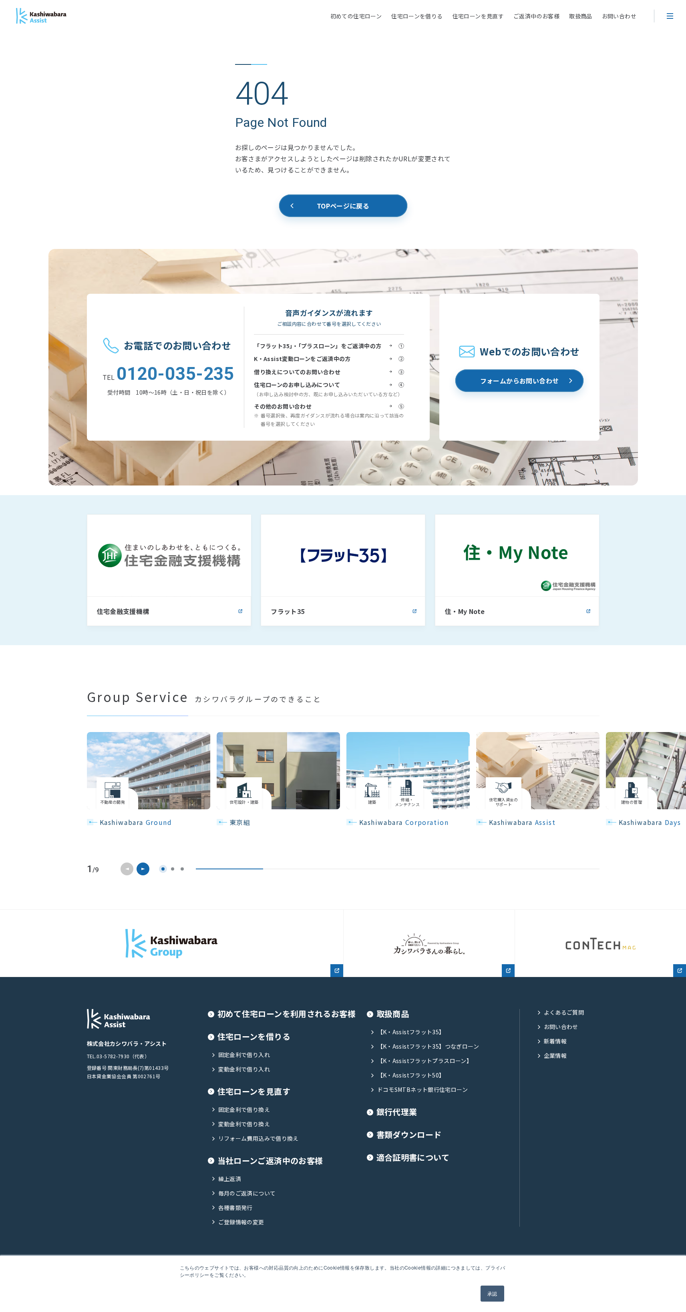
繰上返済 (229, 1179)
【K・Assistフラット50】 (411, 1075)
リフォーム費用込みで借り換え (258, 1138)
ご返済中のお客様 (536, 16)
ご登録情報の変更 (241, 1222)
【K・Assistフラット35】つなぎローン (428, 1046)
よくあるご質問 (564, 1012)
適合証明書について (412, 1158)
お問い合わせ (619, 16)
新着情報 (555, 1041)
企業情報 (555, 1055)
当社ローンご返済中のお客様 (270, 1161)
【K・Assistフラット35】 (411, 1032)
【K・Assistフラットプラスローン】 (425, 1060)
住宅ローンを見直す (478, 16)
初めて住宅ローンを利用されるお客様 (286, 1014)
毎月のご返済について (247, 1193)
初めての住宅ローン (356, 16)
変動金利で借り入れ (244, 1069)
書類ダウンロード (409, 1135)
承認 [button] (492, 1293)
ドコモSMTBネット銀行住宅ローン (422, 1089)
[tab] (163, 869)
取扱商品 (580, 16)
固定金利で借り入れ (244, 1054)
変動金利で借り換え (244, 1124)
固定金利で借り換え (244, 1109)
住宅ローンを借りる (417, 16)
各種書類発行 (235, 1207)
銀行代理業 (396, 1112)
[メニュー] (670, 16)
